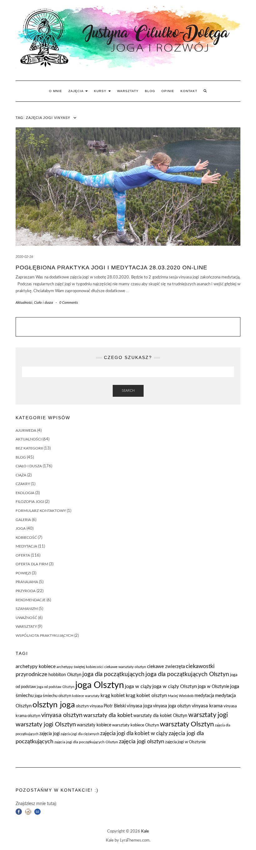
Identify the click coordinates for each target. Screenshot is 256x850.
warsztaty (26, 626)
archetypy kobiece (36, 666)
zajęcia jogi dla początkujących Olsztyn (86, 742)
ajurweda (26, 430)
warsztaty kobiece (94, 725)
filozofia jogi (30, 502)
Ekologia (25, 493)
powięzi (23, 573)
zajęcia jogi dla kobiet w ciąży (134, 733)
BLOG (150, 91)
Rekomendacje (31, 600)
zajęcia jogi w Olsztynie (185, 742)
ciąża (21, 475)
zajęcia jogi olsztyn (141, 741)
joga (21, 528)
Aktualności (24, 302)
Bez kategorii (29, 448)
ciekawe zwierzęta (166, 666)
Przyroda (26, 591)
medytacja (26, 546)
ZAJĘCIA (76, 91)
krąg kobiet (113, 695)
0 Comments (68, 302)
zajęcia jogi (49, 734)
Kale (145, 831)
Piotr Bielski (115, 706)
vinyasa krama (207, 705)
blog (21, 457)
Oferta (23, 555)
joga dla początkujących (113, 674)
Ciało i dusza (43, 302)
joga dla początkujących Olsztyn (187, 674)
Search (128, 390)
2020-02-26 (24, 256)
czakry (23, 484)
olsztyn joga (53, 705)
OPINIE (167, 91)
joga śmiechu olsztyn (53, 696)
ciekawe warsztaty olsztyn (125, 667)
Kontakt (188, 91)
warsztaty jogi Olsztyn (46, 724)
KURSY (101, 91)
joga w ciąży (138, 686)
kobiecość (26, 537)
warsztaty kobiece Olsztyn (135, 725)
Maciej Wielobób (181, 696)
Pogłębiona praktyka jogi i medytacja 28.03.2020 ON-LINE (111, 267)
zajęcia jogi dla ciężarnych (80, 734)
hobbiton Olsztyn (64, 675)
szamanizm (27, 609)
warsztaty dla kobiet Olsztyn (160, 716)
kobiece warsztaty (86, 696)
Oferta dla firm (32, 564)
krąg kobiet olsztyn (146, 695)
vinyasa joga (139, 706)
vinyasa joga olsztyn (172, 706)
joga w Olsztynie (213, 687)
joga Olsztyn (99, 685)
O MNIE (55, 91)
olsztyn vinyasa (89, 706)
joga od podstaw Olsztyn (55, 687)
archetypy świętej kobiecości (80, 667)
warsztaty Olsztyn (187, 724)
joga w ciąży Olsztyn (174, 686)
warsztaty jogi (208, 715)
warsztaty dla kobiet (107, 715)
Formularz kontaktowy (41, 511)
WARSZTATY (128, 91)
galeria (23, 520)
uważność (26, 618)
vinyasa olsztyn (61, 715)
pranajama (27, 582)
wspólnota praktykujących (44, 635)
